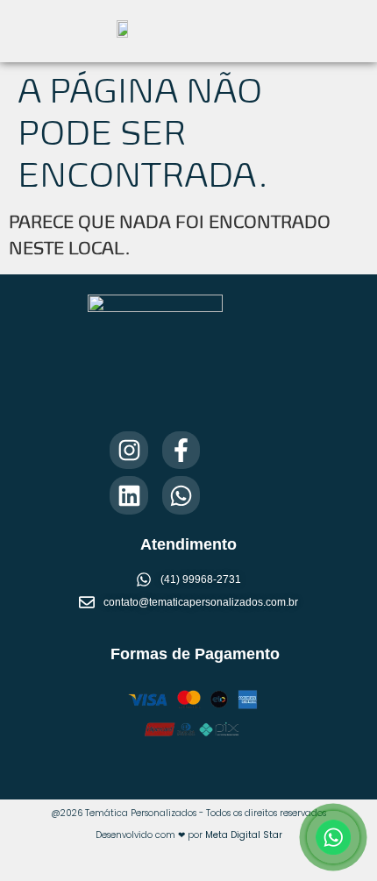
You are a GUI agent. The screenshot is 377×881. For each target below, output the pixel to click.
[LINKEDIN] (128, 495)
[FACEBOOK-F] (181, 450)
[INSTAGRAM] (128, 450)
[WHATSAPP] (181, 495)
